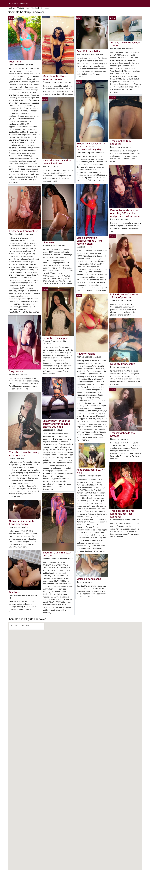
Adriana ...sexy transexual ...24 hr (125, 44)
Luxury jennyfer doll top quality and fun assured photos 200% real (56, 423)
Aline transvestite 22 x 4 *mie (91, 471)
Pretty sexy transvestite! (23, 231)
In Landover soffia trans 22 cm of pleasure (124, 296)
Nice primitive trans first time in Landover (57, 162)
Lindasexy (48, 242)
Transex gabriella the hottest (122, 434)
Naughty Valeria (86, 353)
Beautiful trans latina (89, 51)
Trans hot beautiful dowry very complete (24, 454)
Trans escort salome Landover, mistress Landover (122, 513)
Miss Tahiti (15, 61)
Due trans (14, 592)
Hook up (11, 8)
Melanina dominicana (89, 578)
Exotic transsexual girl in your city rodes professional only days (91, 146)
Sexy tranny (16, 371)
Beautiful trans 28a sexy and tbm (57, 554)
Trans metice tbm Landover (120, 142)
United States (23, 8)
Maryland (35, 8)
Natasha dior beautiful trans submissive (22, 523)
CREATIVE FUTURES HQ (18, 3)
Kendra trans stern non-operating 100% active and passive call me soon (125, 213)
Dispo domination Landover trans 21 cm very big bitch (89, 240)
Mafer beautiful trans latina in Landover (55, 78)
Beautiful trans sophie (55, 338)
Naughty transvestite (122, 363)
